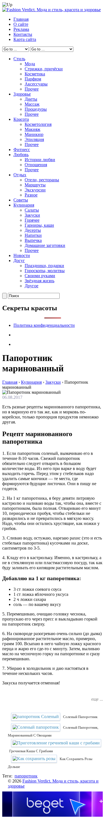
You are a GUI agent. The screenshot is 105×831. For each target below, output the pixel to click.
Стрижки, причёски (44, 68)
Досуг (19, 260)
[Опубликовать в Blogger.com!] (23, 693)
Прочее (32, 89)
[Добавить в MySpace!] (65, 693)
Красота (21, 119)
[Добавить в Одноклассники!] (73, 693)
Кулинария (23, 205)
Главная (21, 19)
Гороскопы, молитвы (45, 270)
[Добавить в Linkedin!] (40, 693)
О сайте (20, 24)
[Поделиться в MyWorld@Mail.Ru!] (57, 693)
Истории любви (40, 159)
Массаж (32, 104)
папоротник (26, 776)
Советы (20, 200)
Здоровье (22, 94)
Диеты (31, 99)
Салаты (32, 210)
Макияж (32, 129)
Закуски (32, 215)
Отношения (36, 164)
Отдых (19, 174)
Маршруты (35, 184)
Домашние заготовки (45, 245)
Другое (31, 285)
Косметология (38, 124)
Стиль (19, 58)
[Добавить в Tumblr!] (82, 693)
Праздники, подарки (44, 265)
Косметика (35, 73)
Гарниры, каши (39, 225)
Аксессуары (36, 84)
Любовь (21, 154)
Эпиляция (34, 139)
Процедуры (36, 109)
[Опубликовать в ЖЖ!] (48, 693)
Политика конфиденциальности (44, 325)
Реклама (21, 29)
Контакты (22, 34)
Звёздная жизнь (39, 280)
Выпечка (33, 240)
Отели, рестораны (42, 179)
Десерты (33, 230)
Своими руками (40, 275)
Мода (30, 63)
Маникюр (34, 134)
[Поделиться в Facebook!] (31, 693)
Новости (21, 255)
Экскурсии (35, 190)
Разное (31, 195)
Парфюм (33, 79)
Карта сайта (24, 39)
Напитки (33, 235)
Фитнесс (21, 149)
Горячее (32, 220)
